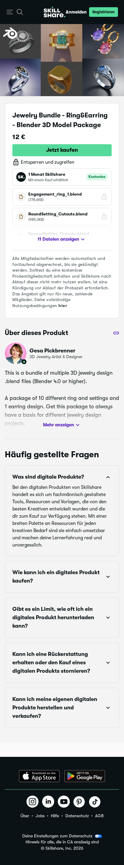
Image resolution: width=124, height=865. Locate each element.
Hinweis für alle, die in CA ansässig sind (62, 842)
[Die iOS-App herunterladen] (39, 776)
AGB (99, 815)
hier (62, 305)
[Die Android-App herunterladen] (84, 776)
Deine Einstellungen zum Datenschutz (57, 835)
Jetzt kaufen (62, 150)
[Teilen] (116, 333)
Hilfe (55, 815)
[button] (10, 12)
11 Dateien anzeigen (58, 239)
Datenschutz (77, 815)
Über (24, 815)
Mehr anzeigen (58, 425)
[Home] (54, 12)
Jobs (40, 815)
